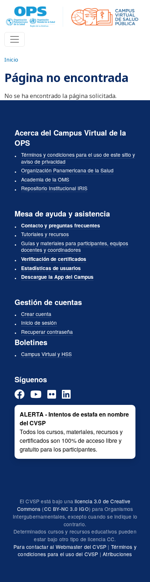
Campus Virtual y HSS (46, 354)
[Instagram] (51, 394)
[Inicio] (72, 16)
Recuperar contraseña (47, 331)
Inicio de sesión (39, 322)
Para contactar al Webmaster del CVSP (59, 546)
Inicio (11, 59)
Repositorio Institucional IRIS (54, 188)
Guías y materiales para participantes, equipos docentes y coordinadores (74, 246)
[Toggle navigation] (14, 39)
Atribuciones (117, 554)
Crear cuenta (36, 313)
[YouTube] (36, 394)
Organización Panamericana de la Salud (67, 170)
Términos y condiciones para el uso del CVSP (77, 550)
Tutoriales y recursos (45, 234)
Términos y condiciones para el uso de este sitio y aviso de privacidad (78, 158)
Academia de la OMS (45, 179)
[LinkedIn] (66, 394)
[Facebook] (19, 394)
